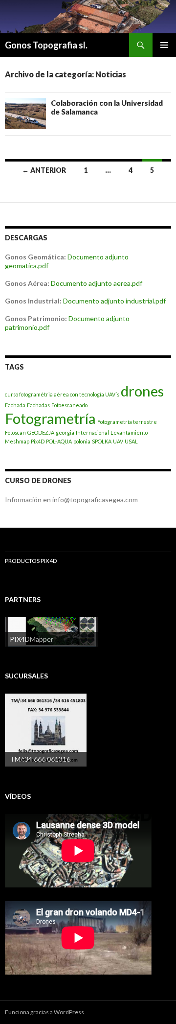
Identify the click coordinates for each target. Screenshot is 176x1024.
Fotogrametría (50, 418)
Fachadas (38, 405)
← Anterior (44, 170)
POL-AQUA (59, 441)
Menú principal (164, 45)
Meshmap (17, 441)
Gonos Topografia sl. (46, 45)
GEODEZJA (40, 432)
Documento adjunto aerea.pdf (96, 283)
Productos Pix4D (31, 560)
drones (142, 390)
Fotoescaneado (69, 405)
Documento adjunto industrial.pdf (114, 301)
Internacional (92, 432)
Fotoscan (15, 432)
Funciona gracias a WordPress (44, 1012)
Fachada (15, 405)
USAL (131, 441)
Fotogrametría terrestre (127, 422)
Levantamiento (129, 432)
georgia (65, 432)
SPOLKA (101, 441)
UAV (118, 441)
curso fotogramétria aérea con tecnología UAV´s (62, 394)
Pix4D (37, 441)
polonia (81, 441)
